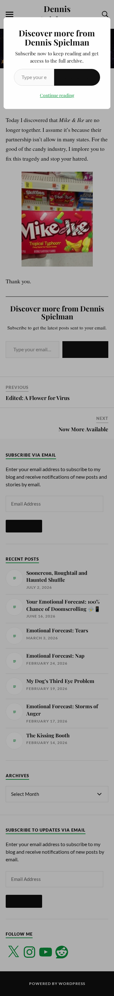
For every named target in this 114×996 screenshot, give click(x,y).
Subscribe (77, 77)
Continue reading (57, 95)
